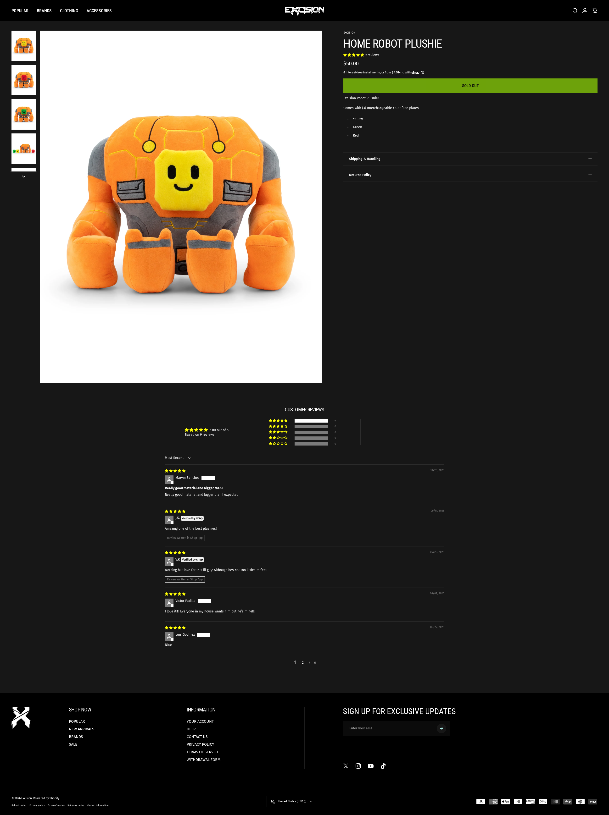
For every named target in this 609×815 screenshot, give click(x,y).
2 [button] (303, 663)
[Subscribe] (441, 728)
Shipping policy (75, 805)
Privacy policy (37, 805)
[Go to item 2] (23, 80)
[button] (354, 55)
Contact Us (197, 736)
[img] (175, 471)
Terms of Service (203, 752)
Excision (349, 32)
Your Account (200, 721)
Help (191, 729)
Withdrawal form (203, 759)
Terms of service (56, 805)
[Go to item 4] (23, 148)
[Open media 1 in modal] (181, 207)
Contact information (98, 805)
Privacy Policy (200, 744)
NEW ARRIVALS (81, 729)
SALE (73, 744)
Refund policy (19, 805)
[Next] (309, 218)
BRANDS (76, 736)
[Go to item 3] (23, 114)
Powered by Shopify (46, 798)
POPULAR (77, 721)
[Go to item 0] (23, 46)
